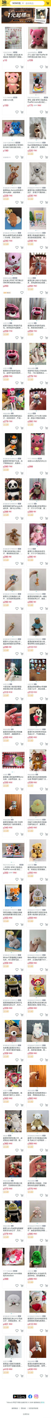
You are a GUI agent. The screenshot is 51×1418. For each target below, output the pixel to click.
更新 (42, 1402)
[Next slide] (47, 38)
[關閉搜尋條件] (23, 3)
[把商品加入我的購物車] (21, 67)
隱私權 (23, 1408)
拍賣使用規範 (33, 1408)
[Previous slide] (28, 38)
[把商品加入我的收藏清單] (16, 67)
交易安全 (26, 1414)
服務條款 (15, 1408)
